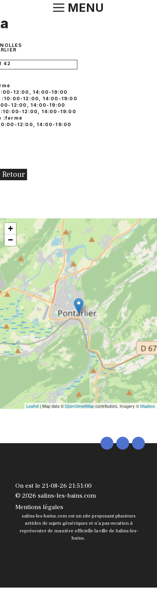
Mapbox (147, 406)
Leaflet (32, 406)
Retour (13, 174)
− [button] (10, 240)
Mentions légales (39, 507)
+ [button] (10, 228)
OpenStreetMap (79, 406)
